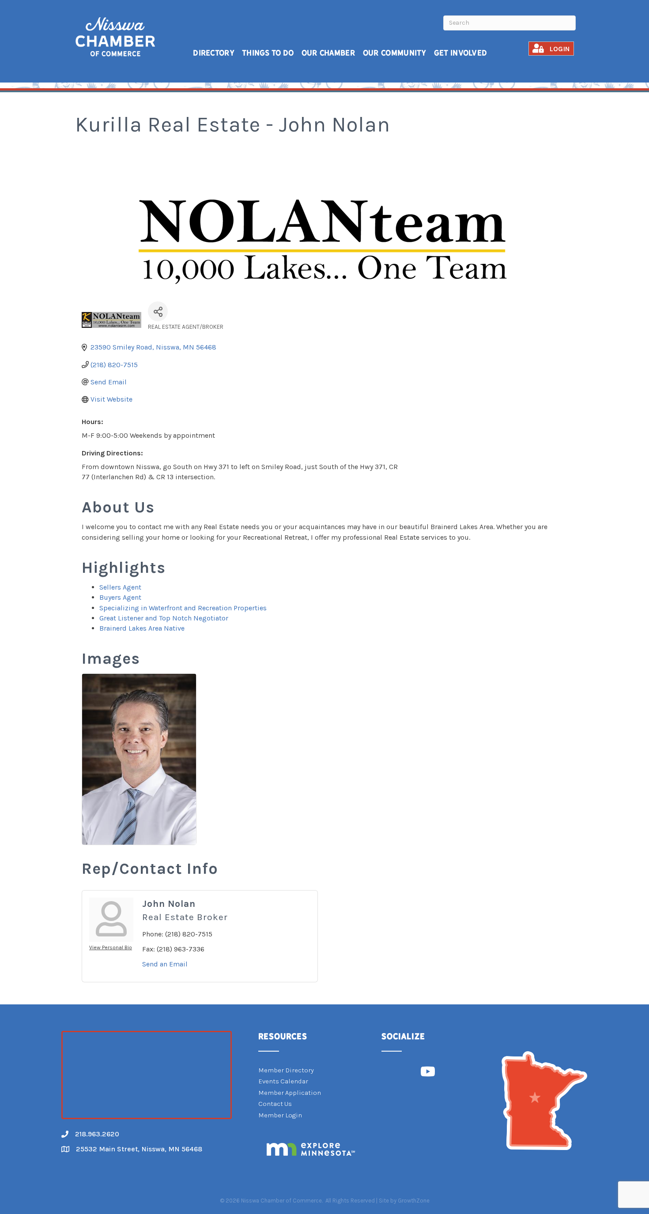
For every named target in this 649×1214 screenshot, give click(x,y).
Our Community (394, 52)
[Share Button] (158, 311)
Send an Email (165, 964)
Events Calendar (283, 1081)
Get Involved (460, 52)
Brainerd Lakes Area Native (142, 628)
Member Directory (286, 1070)
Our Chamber (328, 52)
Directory (213, 52)
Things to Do (268, 52)
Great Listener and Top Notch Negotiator (163, 618)
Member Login (280, 1115)
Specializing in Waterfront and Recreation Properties (183, 608)
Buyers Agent (120, 597)
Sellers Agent (120, 587)
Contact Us (275, 1104)
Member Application (289, 1093)
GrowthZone (414, 1200)
